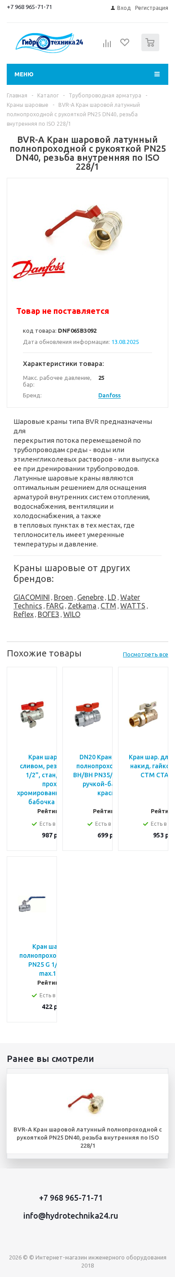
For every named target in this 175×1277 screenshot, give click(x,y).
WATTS (132, 606)
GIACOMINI (31, 597)
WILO (71, 614)
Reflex (23, 614)
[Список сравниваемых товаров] (107, 46)
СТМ (108, 606)
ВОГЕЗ (48, 614)
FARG (55, 606)
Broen (63, 597)
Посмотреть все (145, 654)
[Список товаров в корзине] (151, 49)
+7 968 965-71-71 (29, 7)
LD (112, 597)
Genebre (90, 597)
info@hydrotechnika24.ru (70, 1215)
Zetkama (82, 606)
